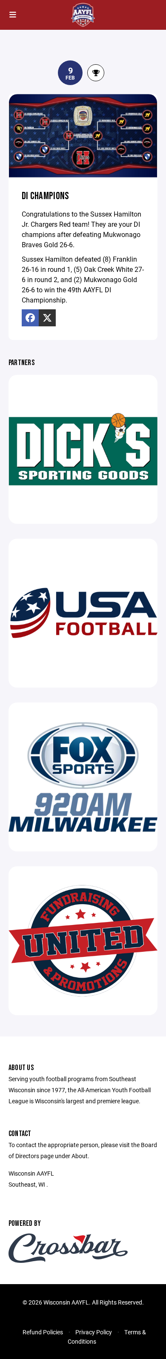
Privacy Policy (93, 1332)
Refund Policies (43, 1332)
